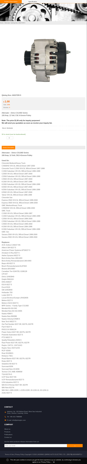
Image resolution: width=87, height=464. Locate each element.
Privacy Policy (19, 454)
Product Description (11, 1)
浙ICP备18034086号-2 (74, 454)
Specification (32, 1)
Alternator (7, 23)
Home (2, 23)
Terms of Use (9, 454)
